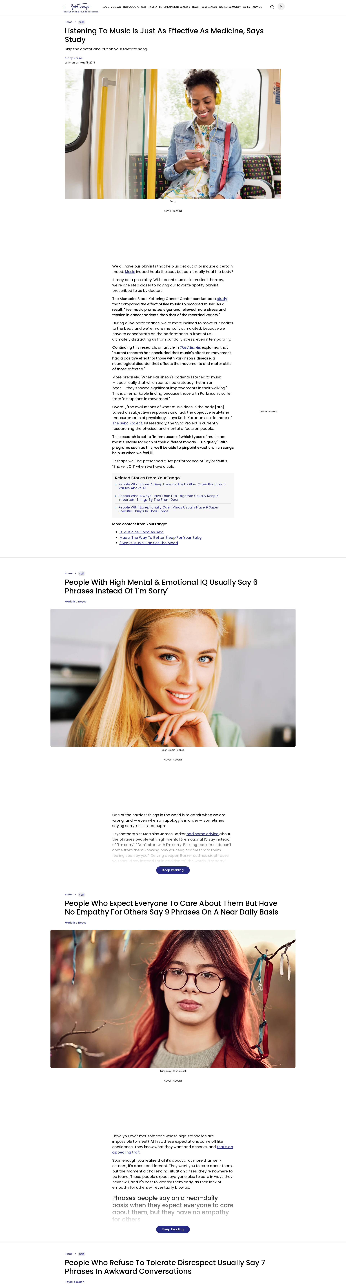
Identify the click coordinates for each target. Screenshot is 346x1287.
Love (106, 7)
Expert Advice (252, 7)
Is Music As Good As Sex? (141, 532)
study (222, 298)
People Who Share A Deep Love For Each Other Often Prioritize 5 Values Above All (172, 486)
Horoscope (131, 7)
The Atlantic (190, 347)
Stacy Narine (74, 58)
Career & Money (230, 7)
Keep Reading (173, 870)
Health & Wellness (204, 7)
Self (143, 7)
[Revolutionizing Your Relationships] (81, 6)
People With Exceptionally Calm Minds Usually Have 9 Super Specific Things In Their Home (169, 509)
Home (68, 22)
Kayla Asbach (74, 1282)
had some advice (203, 833)
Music (130, 271)
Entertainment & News (174, 7)
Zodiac (116, 7)
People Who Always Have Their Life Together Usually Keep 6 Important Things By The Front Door (169, 498)
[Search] (271, 6)
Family (152, 7)
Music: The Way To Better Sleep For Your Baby (160, 537)
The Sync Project (127, 423)
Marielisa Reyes (75, 601)
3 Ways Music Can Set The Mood (148, 542)
